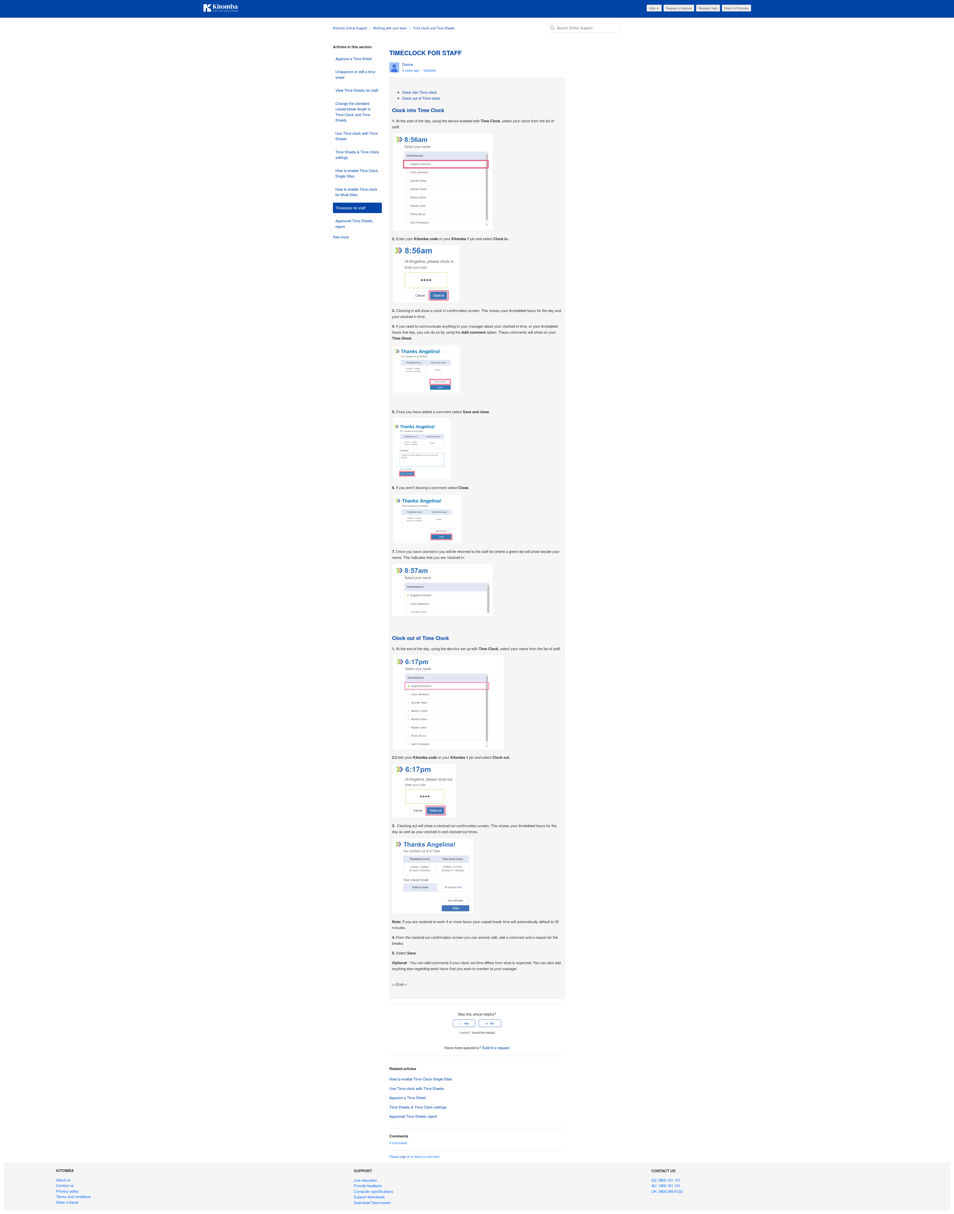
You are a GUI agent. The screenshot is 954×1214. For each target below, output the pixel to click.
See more (341, 236)
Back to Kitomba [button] (736, 8)
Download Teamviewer (372, 1202)
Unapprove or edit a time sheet (355, 74)
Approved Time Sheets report (354, 223)
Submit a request (496, 1047)
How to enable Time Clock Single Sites (356, 173)
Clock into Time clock (419, 92)
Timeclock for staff (350, 207)
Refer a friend (67, 1202)
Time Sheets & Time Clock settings (357, 154)
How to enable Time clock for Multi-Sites (356, 191)
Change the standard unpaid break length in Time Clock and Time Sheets (353, 112)
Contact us (65, 1185)
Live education (365, 1180)
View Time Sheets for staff (356, 90)
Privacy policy (67, 1191)
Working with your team (390, 28)
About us (63, 1179)
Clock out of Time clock (421, 98)
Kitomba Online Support (350, 28)
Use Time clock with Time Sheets (356, 136)
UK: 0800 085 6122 (666, 1191)
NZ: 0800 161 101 (665, 1180)
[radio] (464, 1023)
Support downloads (369, 1196)
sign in (405, 1156)
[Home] (220, 11)
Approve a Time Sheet (353, 58)
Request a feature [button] (679, 8)
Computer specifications (373, 1191)
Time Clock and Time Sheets (434, 28)
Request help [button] (708, 8)
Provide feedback (368, 1185)
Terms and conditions (73, 1196)
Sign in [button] (654, 8)
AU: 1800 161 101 (665, 1185)
